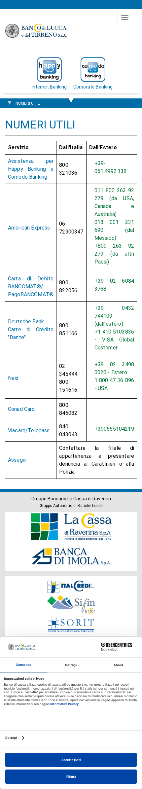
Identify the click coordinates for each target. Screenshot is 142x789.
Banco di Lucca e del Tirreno (36, 31)
